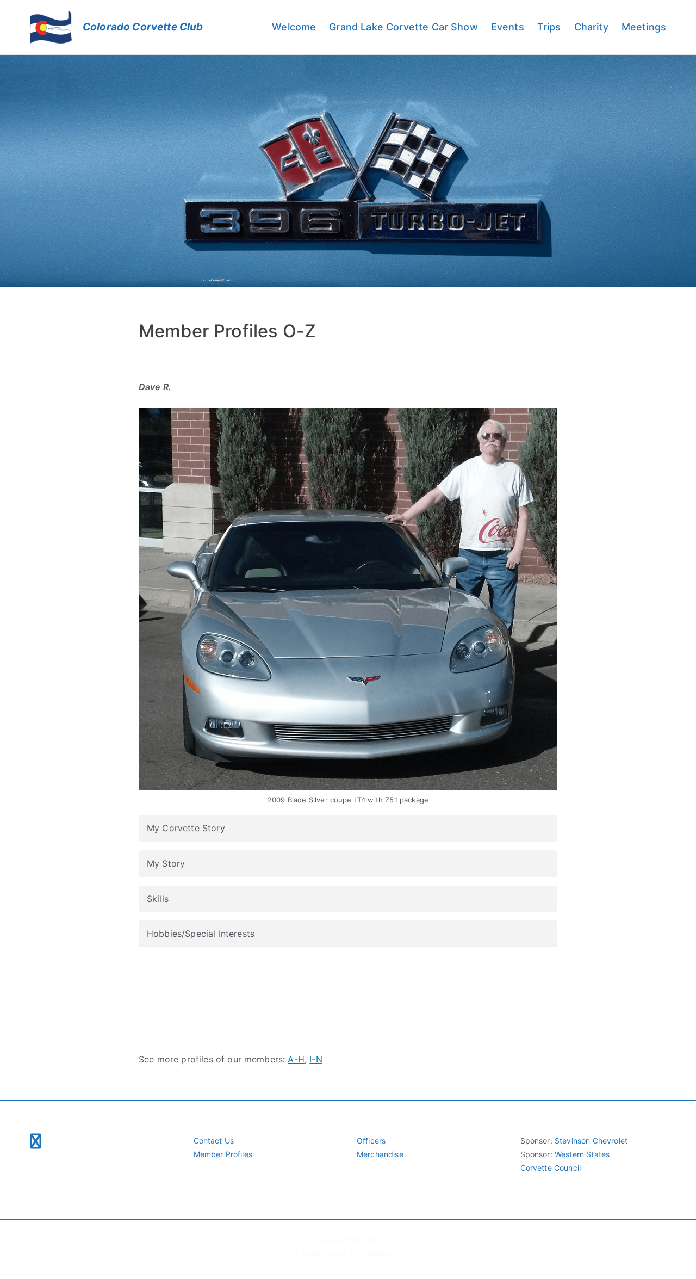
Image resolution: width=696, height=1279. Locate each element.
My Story (166, 863)
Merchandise (380, 1154)
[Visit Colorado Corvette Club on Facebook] (35, 1142)
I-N (315, 1059)
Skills (158, 898)
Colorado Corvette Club (143, 27)
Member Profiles (223, 1154)
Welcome (294, 27)
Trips (549, 27)
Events (507, 27)
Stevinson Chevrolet (591, 1140)
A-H (296, 1059)
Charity (591, 27)
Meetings (644, 27)
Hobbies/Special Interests (200, 933)
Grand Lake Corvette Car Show (403, 27)
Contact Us (214, 1140)
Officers (371, 1140)
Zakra (335, 1253)
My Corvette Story (186, 828)
